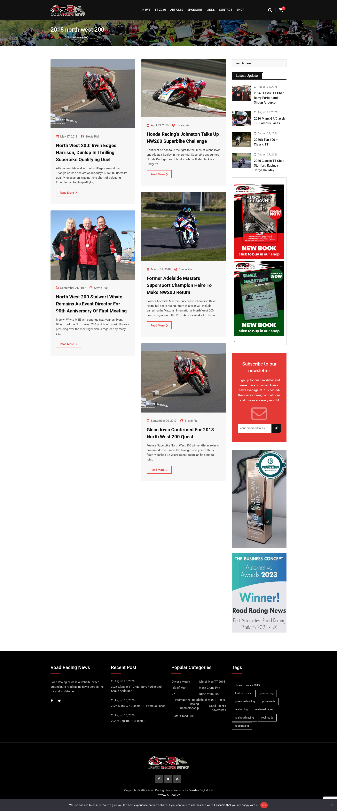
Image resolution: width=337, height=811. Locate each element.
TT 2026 (160, 10)
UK (173, 694)
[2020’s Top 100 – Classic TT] (241, 139)
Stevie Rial (92, 136)
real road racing (244, 717)
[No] (332, 805)
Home (57, 37)
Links (211, 10)
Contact (225, 10)
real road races (264, 709)
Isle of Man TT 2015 (212, 681)
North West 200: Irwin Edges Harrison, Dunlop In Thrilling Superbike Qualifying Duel (86, 152)
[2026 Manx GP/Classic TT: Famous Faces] (241, 118)
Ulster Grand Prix (182, 716)
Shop (240, 10)
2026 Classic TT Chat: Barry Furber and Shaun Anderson (269, 97)
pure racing (267, 693)
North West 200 (209, 694)
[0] (281, 9)
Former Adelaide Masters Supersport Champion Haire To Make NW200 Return (179, 285)
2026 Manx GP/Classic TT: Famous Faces (138, 706)
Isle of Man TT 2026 (212, 700)
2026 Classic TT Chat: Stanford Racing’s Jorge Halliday (269, 165)
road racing (242, 725)
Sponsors (194, 10)
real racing (241, 709)
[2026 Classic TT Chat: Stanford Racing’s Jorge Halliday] (241, 160)
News (146, 10)
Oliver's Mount (181, 681)
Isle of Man (179, 687)
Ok (264, 805)
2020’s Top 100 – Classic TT (129, 721)
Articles (176, 10)
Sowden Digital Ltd (201, 790)
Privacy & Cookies (168, 795)
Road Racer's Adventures (217, 708)
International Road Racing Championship (187, 704)
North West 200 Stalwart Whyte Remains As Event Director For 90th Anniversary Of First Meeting (91, 304)
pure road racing (245, 701)
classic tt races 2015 (247, 685)
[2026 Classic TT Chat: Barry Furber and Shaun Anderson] (241, 93)
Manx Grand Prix (209, 687)
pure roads (268, 701)
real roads (267, 717)
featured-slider (244, 693)
